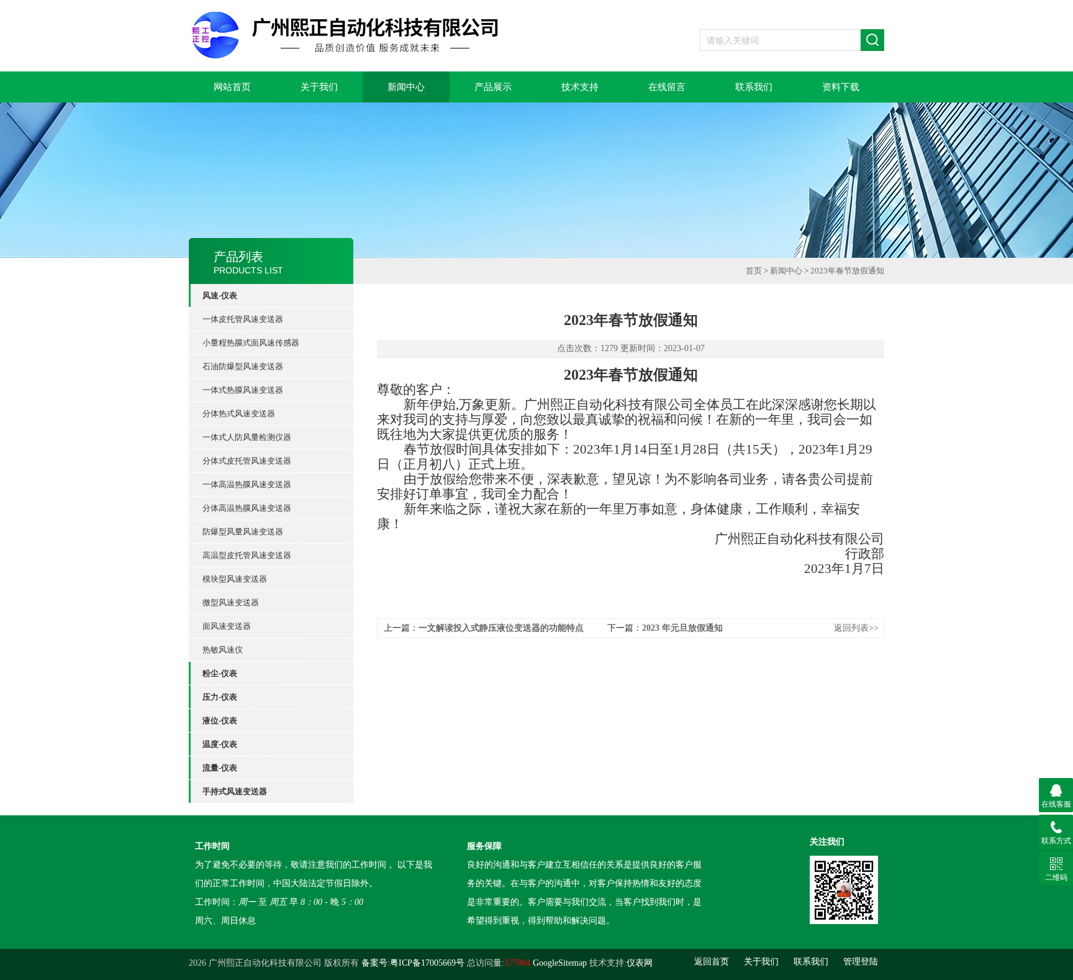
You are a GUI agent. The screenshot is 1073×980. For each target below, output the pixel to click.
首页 (754, 270)
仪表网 (640, 963)
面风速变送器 (226, 626)
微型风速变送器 (230, 602)
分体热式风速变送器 (238, 413)
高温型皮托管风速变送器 (246, 555)
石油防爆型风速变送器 (242, 366)
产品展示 (493, 87)
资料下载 (840, 87)
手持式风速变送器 (234, 791)
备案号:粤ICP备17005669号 (412, 963)
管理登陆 (860, 961)
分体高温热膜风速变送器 (246, 508)
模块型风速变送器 (234, 579)
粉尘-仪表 (219, 673)
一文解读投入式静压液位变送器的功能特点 (501, 628)
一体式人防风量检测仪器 (246, 437)
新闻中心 (406, 87)
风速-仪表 (219, 295)
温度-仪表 (219, 744)
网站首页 (232, 87)
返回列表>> (856, 628)
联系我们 (753, 87)
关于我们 (319, 87)
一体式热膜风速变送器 (242, 390)
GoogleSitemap (560, 963)
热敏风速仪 (222, 649)
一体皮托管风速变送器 (242, 319)
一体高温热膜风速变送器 (246, 484)
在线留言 (667, 87)
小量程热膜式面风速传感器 (250, 342)
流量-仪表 (219, 767)
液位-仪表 (219, 720)
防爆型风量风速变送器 (242, 531)
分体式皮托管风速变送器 (246, 460)
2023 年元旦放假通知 (682, 628)
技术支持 (580, 87)
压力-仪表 (219, 697)
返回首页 (711, 961)
